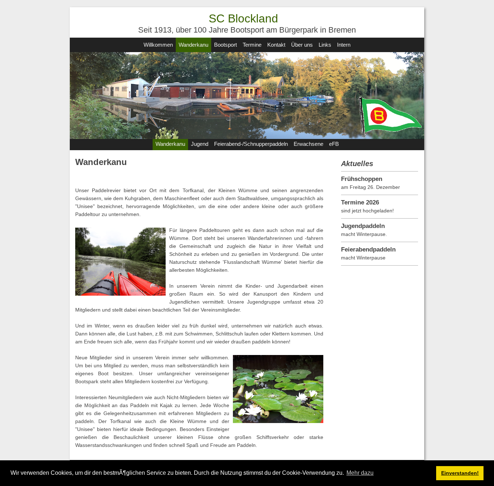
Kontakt (276, 45)
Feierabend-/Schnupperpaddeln (251, 144)
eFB (334, 144)
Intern (343, 45)
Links (325, 45)
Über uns (302, 45)
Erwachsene (308, 144)
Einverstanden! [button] (460, 473)
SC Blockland (243, 18)
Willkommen (158, 45)
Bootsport (225, 45)
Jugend (199, 144)
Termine (252, 45)
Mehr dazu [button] (360, 473)
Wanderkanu (193, 45)
